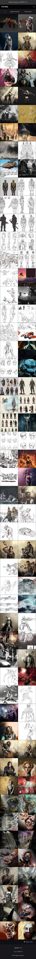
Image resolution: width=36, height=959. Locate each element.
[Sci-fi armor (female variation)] (9, 614)
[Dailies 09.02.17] (9, 414)
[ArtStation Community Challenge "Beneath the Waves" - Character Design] (9, 33)
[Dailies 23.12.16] (27, 614)
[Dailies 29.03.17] (9, 251)
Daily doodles (28, 11)
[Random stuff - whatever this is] (27, 850)
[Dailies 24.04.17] (9, 142)
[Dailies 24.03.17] (27, 269)
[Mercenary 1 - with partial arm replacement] (9, 759)
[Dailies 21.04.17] (27, 142)
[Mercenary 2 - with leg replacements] (27, 741)
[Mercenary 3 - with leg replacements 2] (9, 741)
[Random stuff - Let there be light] (9, 886)
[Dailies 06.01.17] (27, 505)
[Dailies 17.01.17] (9, 469)
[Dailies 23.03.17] (9, 287)
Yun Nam (4, 7)
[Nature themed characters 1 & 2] (9, 777)
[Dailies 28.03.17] (27, 251)
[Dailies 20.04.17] (9, 160)
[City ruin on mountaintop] (27, 668)
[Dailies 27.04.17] (9, 124)
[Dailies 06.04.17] (9, 215)
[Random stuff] (27, 813)
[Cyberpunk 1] (9, 704)
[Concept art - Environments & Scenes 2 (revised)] (27, 868)
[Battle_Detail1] (27, 450)
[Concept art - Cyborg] (27, 795)
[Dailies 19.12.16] (9, 668)
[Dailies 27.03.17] (9, 269)
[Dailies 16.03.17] (27, 323)
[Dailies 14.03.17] (27, 342)
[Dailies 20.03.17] (27, 305)
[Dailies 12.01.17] (9, 487)
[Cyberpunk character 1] (9, 723)
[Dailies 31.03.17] (9, 233)
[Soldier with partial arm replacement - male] (27, 559)
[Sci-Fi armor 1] (27, 650)
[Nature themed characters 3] (27, 759)
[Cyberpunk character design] (27, 469)
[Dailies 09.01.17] (9, 505)
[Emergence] (27, 596)
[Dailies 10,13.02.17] (27, 396)
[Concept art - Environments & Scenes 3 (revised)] (9, 904)
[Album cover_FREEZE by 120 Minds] (27, 777)
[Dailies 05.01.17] (9, 523)
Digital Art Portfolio (15, 11)
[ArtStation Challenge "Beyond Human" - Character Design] (27, 33)
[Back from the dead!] (27, 51)
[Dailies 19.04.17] (27, 160)
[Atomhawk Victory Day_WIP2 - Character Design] (27, 88)
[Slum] (9, 632)
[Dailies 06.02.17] (9, 432)
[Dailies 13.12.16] (27, 723)
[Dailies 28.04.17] (27, 106)
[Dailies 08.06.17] (9, 69)
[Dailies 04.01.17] (27, 523)
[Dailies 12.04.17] (9, 178)
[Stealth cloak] (27, 414)
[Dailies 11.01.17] (27, 487)
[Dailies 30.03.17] (27, 233)
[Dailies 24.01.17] (9, 450)
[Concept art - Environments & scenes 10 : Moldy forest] (9, 795)
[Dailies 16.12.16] (9, 686)
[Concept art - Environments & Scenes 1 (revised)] (27, 886)
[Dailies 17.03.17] (9, 323)
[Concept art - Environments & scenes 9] (9, 868)
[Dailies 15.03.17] (9, 342)
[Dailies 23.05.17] (27, 69)
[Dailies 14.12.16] (27, 704)
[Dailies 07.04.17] (27, 196)
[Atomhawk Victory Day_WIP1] (9, 106)
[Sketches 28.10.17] (9, 51)
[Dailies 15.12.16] (27, 686)
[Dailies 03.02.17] (27, 432)
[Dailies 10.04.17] (9, 196)
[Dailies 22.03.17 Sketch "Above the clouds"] (27, 287)
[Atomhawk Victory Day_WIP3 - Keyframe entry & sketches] (9, 88)
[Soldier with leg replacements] (27, 541)
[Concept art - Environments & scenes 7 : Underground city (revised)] (9, 831)
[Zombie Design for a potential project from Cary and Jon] (27, 15)
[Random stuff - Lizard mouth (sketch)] (27, 904)
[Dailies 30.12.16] (9, 577)
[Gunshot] (9, 922)
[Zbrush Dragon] (9, 15)
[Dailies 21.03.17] (9, 305)
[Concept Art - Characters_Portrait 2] (27, 922)
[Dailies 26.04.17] (27, 124)
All (4, 11)
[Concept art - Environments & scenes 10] (27, 831)
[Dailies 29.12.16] (9, 596)
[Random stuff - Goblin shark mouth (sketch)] (9, 850)
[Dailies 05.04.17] (27, 215)
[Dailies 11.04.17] (27, 178)
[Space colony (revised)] (9, 813)
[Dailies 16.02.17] (27, 378)
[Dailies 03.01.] (9, 559)
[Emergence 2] (27, 577)
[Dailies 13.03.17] (9, 360)
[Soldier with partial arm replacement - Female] (9, 541)
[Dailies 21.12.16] (27, 632)
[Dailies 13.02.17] (9, 396)
